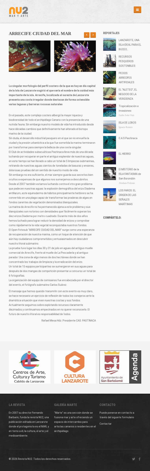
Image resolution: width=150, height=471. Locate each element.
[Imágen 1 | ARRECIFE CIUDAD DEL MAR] (29, 56)
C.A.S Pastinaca (128, 138)
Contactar (106, 423)
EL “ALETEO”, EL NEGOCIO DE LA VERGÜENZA (128, 94)
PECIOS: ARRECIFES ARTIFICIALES (126, 78)
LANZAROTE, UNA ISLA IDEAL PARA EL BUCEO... (130, 45)
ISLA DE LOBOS (127, 122)
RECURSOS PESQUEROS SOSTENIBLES (127, 61)
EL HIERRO (125, 153)
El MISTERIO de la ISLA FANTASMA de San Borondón (130, 174)
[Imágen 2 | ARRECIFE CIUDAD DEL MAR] (75, 56)
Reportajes (111, 33)
